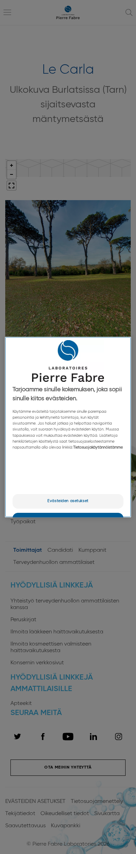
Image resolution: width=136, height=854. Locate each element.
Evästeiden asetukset (67, 501)
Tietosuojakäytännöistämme (98, 447)
